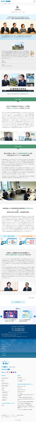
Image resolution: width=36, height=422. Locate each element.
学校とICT (3, 405)
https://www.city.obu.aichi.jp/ (7, 65)
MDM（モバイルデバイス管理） (6, 344)
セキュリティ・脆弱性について (6, 416)
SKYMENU (3, 390)
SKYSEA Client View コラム (21, 389)
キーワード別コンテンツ (5, 342)
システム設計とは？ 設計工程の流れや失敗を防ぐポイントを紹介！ (25, 399)
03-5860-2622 (19, 329)
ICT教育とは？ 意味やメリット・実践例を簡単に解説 (24, 405)
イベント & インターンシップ (21, 379)
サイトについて (13, 415)
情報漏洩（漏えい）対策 (5, 346)
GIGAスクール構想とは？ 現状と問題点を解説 (23, 403)
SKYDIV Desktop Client (5, 383)
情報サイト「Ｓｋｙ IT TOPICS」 (21, 386)
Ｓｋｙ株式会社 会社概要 (19, 415)
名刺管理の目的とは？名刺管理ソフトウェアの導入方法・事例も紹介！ (25, 407)
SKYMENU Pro (4, 400)
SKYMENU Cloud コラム (21, 391)
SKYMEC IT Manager (6, 385)
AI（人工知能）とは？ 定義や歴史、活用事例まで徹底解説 (25, 401)
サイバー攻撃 (4, 350)
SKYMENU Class (4, 397)
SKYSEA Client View (6, 378)
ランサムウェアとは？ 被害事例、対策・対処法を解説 (24, 409)
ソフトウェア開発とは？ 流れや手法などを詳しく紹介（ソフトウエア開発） (25, 395)
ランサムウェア (4, 353)
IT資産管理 (3, 355)
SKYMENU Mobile (5, 395)
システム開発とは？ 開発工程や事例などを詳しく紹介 (25, 397)
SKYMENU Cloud (6, 392)
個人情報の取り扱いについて (6, 415)
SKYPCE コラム (19, 387)
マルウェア (3, 351)
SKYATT (4, 388)
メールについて (14, 416)
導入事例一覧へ (18, 302)
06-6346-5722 (19, 330)
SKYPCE (3, 380)
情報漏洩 (3, 348)
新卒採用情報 (19, 377)
